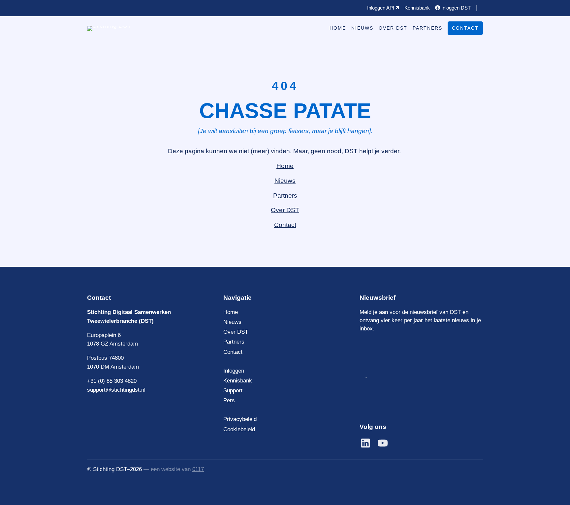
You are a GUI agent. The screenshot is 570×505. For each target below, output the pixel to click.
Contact (465, 28)
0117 (198, 469)
